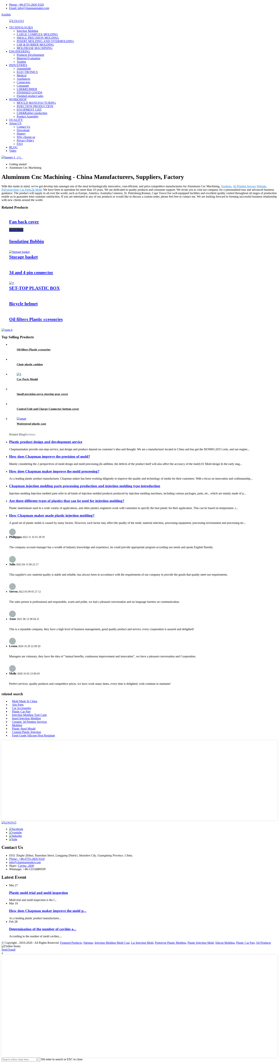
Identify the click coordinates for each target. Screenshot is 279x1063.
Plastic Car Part (21, 711)
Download (23, 130)
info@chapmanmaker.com (25, 862)
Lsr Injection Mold (142, 942)
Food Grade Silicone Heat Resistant (33, 735)
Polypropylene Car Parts (16, 189)
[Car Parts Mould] (19, 374)
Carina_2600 (26, 865)
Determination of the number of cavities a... (42, 929)
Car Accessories (21, 708)
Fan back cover (24, 221)
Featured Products (71, 942)
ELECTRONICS (27, 72)
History (21, 133)
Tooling (21, 61)
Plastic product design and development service (45, 442)
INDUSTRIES (18, 65)
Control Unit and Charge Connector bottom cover (48, 408)
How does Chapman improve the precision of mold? (49, 456)
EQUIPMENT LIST (29, 109)
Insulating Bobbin (26, 241)
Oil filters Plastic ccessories (36, 319)
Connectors (23, 82)
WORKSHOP (18, 99)
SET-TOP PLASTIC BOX (34, 288)
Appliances (23, 78)
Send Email (8, 949)
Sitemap (88, 942)
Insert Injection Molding (26, 718)
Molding (17, 725)
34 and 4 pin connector (31, 272)
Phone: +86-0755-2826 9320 (26, 4)
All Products (263, 942)
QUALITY (16, 120)
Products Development (30, 54)
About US (15, 123)
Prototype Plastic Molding (170, 942)
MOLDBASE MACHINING (35, 48)
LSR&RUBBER (27, 89)
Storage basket (23, 256)
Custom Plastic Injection (26, 732)
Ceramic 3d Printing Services (29, 721)
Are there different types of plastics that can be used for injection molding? (66, 501)
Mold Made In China (24, 701)
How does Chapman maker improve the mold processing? (54, 471)
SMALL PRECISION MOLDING (38, 37)
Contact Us (23, 126)
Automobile (24, 68)
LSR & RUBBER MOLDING (35, 44)
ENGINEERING (19, 51)
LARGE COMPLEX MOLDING (37, 34)
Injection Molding (27, 31)
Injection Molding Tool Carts (29, 715)
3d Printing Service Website (249, 186)
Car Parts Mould (27, 379)
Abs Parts (18, 704)
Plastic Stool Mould (23, 728)
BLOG (13, 147)
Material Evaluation (28, 58)
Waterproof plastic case (31, 423)
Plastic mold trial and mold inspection (38, 893)
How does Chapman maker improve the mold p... (47, 911)
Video (12, 150)
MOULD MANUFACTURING (36, 102)
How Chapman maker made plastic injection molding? (52, 515)
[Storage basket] (19, 251)
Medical (21, 75)
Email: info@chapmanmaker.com (29, 8)
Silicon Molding (225, 942)
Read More (16, 229)
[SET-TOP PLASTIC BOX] (11, 283)
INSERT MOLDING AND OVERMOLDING (45, 41)
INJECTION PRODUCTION (35, 106)
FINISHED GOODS (29, 92)
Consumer (23, 85)
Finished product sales (30, 96)
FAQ (20, 143)
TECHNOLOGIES (21, 27)
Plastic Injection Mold (201, 942)
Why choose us (26, 137)
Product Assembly (28, 116)
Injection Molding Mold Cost (112, 942)
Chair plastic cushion (30, 364)
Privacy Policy (25, 140)
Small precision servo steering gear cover (42, 394)
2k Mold (37, 189)
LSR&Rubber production (32, 113)
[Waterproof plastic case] (21, 418)
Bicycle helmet (23, 303)
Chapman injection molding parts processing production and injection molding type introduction (84, 486)
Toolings (226, 186)
